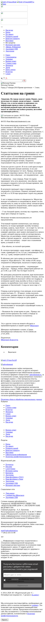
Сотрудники (10, 469)
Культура (9, 72)
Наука (8, 32)
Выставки (9, 41)
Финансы (9, 65)
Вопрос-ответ (11, 61)
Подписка (9, 464)
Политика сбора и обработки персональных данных (21, 399)
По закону (10, 34)
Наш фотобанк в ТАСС (15, 477)
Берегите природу (13, 39)
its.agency (35, 595)
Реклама (9, 467)
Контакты (9, 473)
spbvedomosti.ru (35, 375)
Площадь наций (12, 36)
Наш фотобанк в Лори (14, 479)
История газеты (12, 471)
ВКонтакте (34, 326)
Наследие (9, 30)
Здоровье (9, 59)
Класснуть (14, 340)
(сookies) (35, 605)
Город (8, 55)
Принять (5, 620)
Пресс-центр (10, 70)
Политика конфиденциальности (18, 457)
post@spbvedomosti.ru (9, 531)
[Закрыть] (2, 541)
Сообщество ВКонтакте (15, 495)
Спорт (8, 74)
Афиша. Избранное (13, 47)
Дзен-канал (10, 493)
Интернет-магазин (13, 45)
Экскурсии (10, 51)
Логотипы (10, 475)
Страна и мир (11, 63)
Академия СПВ (12, 49)
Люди (8, 67)
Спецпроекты (11, 57)
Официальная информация (16, 455)
